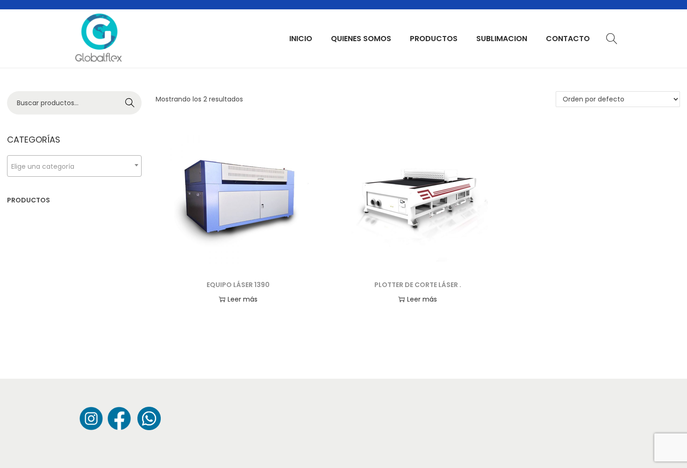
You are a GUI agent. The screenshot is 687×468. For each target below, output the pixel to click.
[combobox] (74, 166)
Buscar (130, 103)
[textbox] (74, 166)
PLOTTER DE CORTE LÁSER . (417, 284)
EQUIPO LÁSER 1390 (238, 284)
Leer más (243, 299)
